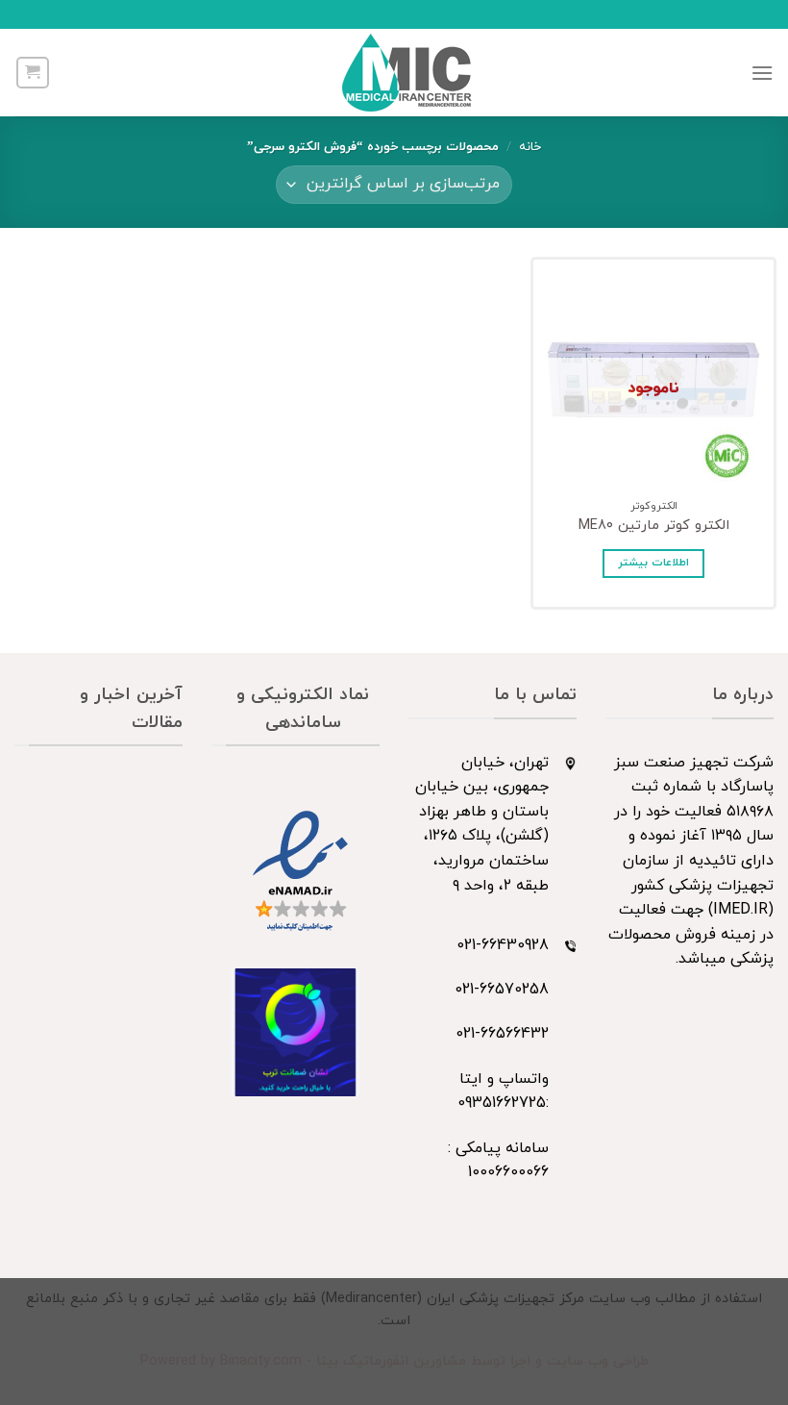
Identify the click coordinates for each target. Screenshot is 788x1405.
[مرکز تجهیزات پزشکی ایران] (407, 73)
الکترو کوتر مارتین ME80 (654, 526)
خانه (530, 147)
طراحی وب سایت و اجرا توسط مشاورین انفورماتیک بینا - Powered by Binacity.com (394, 1361)
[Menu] (762, 72)
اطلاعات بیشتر (653, 562)
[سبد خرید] (32, 72)
